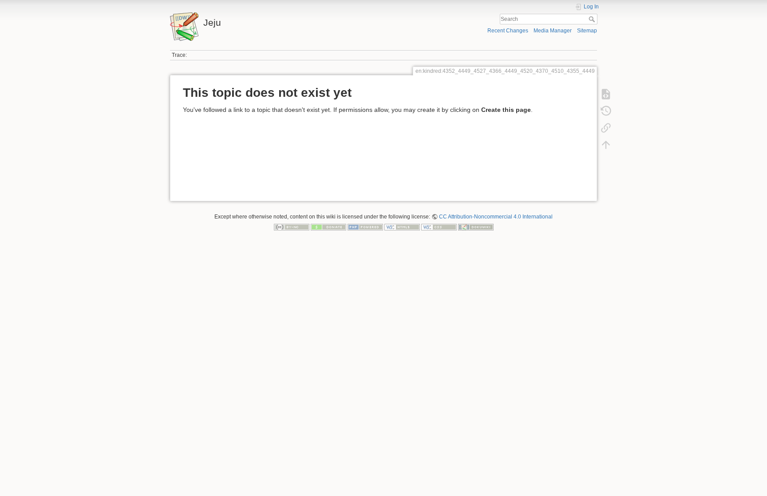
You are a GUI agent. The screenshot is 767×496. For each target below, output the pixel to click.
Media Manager (553, 31)
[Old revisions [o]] (606, 111)
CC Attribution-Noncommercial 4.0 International (496, 217)
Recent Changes (507, 31)
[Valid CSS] (439, 227)
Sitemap (587, 31)
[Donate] (328, 227)
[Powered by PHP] (365, 227)
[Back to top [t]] (606, 144)
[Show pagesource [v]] (606, 94)
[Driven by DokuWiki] (476, 227)
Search (593, 19)
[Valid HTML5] (402, 227)
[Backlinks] (606, 127)
